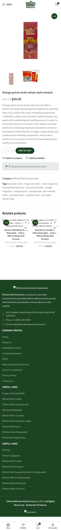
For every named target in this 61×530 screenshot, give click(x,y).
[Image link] (30, 287)
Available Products (11, 347)
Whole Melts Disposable (25, 178)
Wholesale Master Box (13, 437)
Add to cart (25, 150)
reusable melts (16, 195)
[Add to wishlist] (25, 222)
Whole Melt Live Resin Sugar (16, 420)
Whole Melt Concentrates (15, 404)
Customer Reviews (11, 353)
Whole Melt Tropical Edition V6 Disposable (24, 472)
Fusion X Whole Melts (13, 393)
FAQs (5, 358)
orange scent (35, 191)
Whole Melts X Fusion (13, 488)
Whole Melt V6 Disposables (16, 477)
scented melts (33, 195)
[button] (25, 227)
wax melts (46, 195)
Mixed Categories (11, 455)
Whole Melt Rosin (11, 426)
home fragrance (49, 183)
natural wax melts (34, 187)
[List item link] (30, 314)
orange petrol (20, 191)
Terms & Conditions (12, 369)
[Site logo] (30, 4)
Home (5, 336)
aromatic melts (15, 183)
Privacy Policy (9, 375)
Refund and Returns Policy (15, 364)
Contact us (7, 380)
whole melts (8, 198)
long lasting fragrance (13, 187)
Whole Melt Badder (12, 410)
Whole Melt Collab (11, 398)
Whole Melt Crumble (13, 415)
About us (7, 342)
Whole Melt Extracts (12, 466)
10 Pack (6, 449)
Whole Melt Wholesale (14, 483)
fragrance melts (32, 183)
